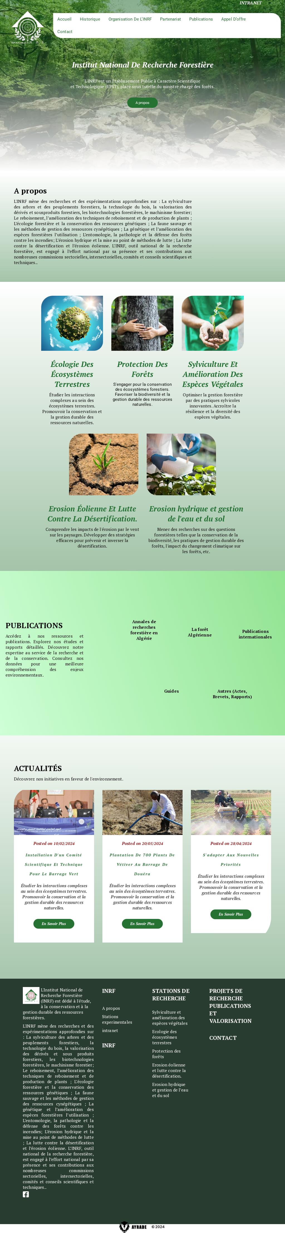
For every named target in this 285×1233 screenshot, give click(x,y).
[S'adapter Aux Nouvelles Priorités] (231, 812)
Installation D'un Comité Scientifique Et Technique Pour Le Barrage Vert (54, 864)
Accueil (64, 19)
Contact (64, 31)
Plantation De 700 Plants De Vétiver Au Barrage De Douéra (142, 864)
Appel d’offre (233, 19)
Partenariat (170, 19)
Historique (90, 19)
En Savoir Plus (54, 923)
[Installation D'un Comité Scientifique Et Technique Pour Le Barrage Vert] (54, 812)
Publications (201, 19)
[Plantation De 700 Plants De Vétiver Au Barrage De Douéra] (142, 812)
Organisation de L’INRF (130, 19)
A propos (142, 103)
